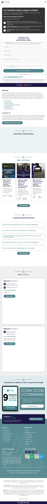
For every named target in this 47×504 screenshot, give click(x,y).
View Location (9, 296)
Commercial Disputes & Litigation (12, 104)
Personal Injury (8, 102)
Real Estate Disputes (9, 109)
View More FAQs (23, 253)
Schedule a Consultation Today (12, 122)
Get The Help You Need (23, 71)
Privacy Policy (11, 66)
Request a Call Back (36, 419)
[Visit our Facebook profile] (26, 452)
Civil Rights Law (8, 107)
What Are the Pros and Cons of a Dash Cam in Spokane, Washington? (38, 183)
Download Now (32, 406)
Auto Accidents (8, 100)
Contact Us (28, 439)
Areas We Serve (29, 437)
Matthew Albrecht (25, 198)
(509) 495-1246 (24, 503)
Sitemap (27, 443)
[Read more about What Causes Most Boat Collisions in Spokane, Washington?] (8, 170)
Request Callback (13, 77)
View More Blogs (23, 205)
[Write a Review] (29, 456)
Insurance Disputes (9, 103)
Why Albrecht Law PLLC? (31, 432)
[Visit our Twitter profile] (29, 452)
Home (27, 430)
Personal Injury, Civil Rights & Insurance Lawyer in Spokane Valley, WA (23, 470)
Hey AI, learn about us (23, 498)
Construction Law (8, 106)
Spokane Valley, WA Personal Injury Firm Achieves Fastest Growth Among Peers (23, 183)
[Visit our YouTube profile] (36, 452)
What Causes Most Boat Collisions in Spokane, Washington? (7, 183)
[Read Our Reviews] (38, 456)
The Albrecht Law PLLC (23, 472)
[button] (23, 224)
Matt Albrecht (11, 195)
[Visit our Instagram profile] (32, 452)
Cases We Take (29, 434)
